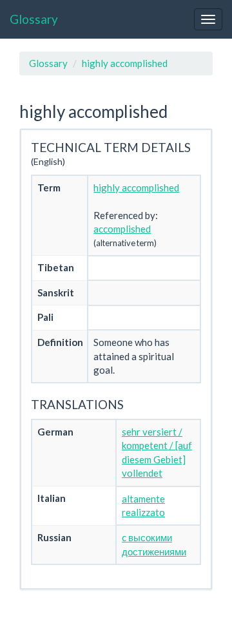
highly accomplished (125, 63)
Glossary (34, 19)
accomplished (122, 229)
